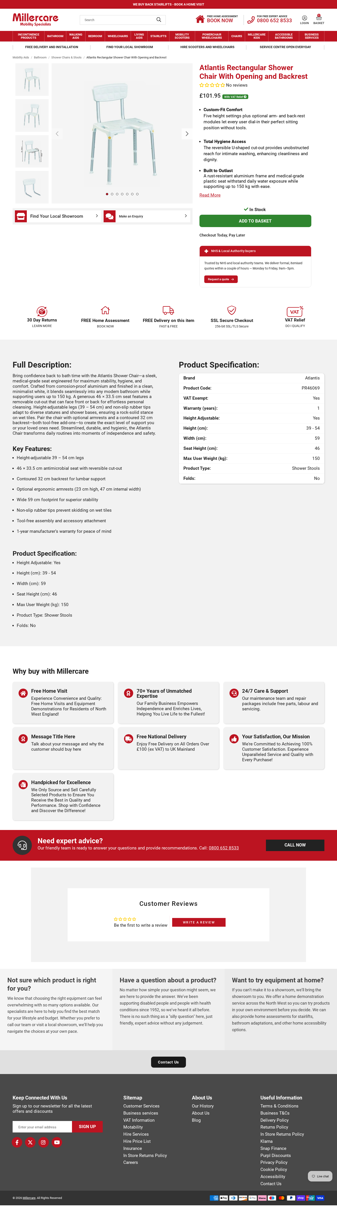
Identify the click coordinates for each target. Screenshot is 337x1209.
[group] (122, 133)
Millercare (29, 1198)
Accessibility (272, 1176)
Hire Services (136, 1134)
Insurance (132, 1148)
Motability (133, 1127)
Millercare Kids (256, 36)
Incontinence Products (28, 36)
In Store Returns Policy (145, 1155)
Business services (140, 1113)
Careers (130, 1162)
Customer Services (141, 1106)
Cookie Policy (273, 1169)
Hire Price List (137, 1141)
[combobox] (123, 20)
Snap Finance (273, 1148)
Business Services (312, 36)
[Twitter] (30, 1142)
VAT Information (139, 1120)
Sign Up (87, 1126)
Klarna (266, 1141)
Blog (196, 1120)
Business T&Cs (275, 1113)
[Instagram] (43, 1142)
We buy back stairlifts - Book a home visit (168, 4)
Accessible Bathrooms (284, 36)
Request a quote (218, 279)
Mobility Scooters (182, 36)
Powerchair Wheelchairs (212, 36)
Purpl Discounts (275, 1155)
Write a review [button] (199, 922)
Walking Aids (75, 36)
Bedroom (95, 36)
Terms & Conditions (279, 1106)
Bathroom (55, 36)
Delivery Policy (274, 1120)
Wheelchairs (118, 36)
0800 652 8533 (224, 848)
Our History (203, 1106)
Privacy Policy (273, 1162)
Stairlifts (158, 36)
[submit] (159, 20)
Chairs (236, 36)
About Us (201, 1113)
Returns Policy (274, 1127)
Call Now (295, 845)
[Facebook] (17, 1142)
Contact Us (168, 1062)
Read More (210, 195)
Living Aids (139, 36)
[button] (319, 18)
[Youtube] (57, 1142)
